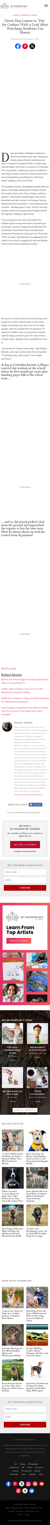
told (35, 233)
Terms (27, 1515)
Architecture (14, 1467)
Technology (13, 1474)
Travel (23, 1474)
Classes (15, 1471)
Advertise (19, 1511)
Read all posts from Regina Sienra (28, 794)
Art (15, 1464)
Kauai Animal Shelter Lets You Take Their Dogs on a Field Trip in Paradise (12, 1387)
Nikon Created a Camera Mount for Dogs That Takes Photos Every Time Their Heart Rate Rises (12, 1196)
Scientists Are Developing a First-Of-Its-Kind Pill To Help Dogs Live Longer (37, 1232)
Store (41, 1474)
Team (26, 1508)
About (7, 1508)
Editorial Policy (17, 1508)
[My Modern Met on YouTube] (41, 1483)
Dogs (34, 15)
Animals (25, 15)
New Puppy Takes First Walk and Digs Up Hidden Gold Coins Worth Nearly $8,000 (12, 1232)
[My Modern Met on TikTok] (18, 1490)
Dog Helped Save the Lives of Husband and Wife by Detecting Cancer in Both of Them (36, 1316)
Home (16, 15)
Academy (32, 1474)
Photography (33, 1464)
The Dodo (11, 668)
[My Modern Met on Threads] (25, 1490)
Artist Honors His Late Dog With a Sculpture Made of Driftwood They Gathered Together (36, 1196)
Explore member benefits (25, 851)
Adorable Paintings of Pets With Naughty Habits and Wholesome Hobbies (12, 1352)
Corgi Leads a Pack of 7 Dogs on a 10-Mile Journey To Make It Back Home (12, 1314)
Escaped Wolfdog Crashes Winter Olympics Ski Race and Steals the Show (37, 1352)
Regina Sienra (18, 39)
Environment (27, 1471)
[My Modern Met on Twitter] (21, 1483)
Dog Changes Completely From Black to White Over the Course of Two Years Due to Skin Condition (24, 711)
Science (37, 1471)
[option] (13, 999)
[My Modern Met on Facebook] (8, 1483)
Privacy (20, 1515)
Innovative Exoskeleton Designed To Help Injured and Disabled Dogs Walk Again (37, 1387)
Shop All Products (25, 1110)
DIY (23, 1467)
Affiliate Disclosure (32, 1511)
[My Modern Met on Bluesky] (31, 1490)
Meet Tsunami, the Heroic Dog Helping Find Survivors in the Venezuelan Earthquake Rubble (37, 1158)
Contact (11, 1511)
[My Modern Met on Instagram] (28, 1483)
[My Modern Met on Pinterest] (15, 1483)
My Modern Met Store (17, 1020)
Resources (39, 1467)
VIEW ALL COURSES (19, 940)
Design (22, 1464)
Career (29, 1467)
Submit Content (36, 1508)
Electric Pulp (37, 1521)
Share (37, 804)
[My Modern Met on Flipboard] (35, 1483)
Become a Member (25, 844)
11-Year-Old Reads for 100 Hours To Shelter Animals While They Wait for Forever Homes (12, 1158)
